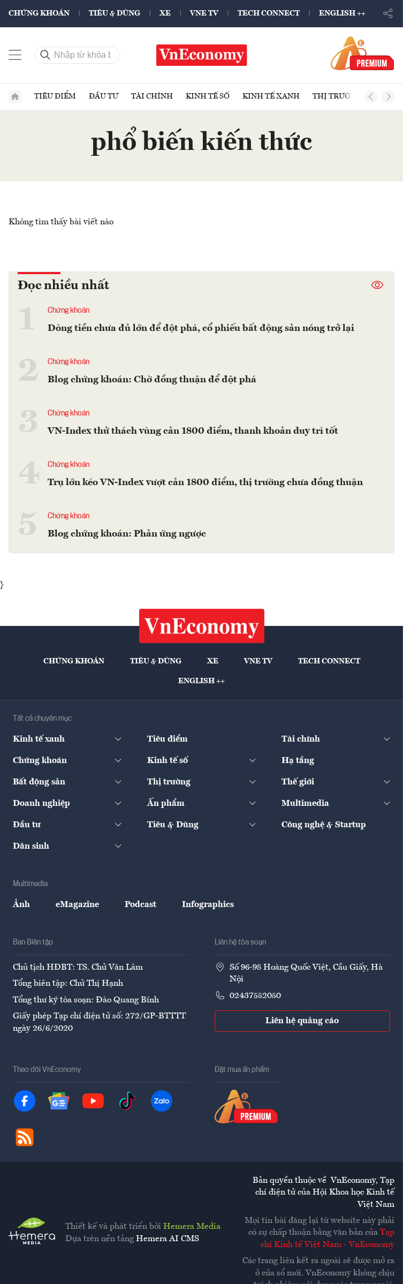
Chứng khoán (39, 13)
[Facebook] (24, 1101)
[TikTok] (127, 1101)
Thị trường (337, 96)
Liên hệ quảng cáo (302, 1021)
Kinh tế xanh (271, 96)
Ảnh (21, 905)
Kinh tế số (208, 96)
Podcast (140, 905)
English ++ (342, 13)
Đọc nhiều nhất (63, 286)
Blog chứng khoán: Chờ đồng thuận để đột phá (152, 379)
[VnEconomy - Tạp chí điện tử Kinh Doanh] (201, 626)
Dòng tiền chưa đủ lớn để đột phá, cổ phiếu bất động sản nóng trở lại (201, 328)
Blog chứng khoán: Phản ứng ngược (127, 534)
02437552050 (255, 996)
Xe (165, 13)
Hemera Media (191, 1226)
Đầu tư (103, 96)
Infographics (208, 905)
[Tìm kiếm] (45, 55)
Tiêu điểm (55, 96)
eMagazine (77, 905)
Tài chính (152, 96)
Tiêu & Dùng (114, 13)
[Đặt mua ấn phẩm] (362, 53)
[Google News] (59, 1101)
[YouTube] (93, 1101)
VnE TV (204, 13)
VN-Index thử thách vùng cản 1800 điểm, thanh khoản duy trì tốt (193, 431)
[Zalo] (161, 1101)
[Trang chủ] (15, 96)
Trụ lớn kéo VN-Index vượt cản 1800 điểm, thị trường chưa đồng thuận (205, 482)
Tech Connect (269, 13)
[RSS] (24, 1137)
